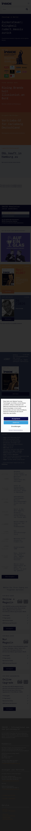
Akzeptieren (16, 418)
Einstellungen (16, 426)
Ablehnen (16, 422)
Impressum (11, 430)
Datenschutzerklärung (18, 430)
